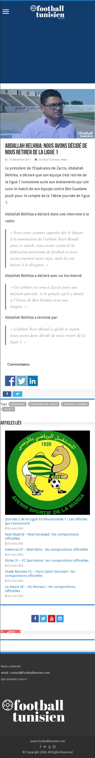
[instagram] (60, 618)
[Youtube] (51, 618)
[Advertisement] (47, 54)
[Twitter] (43, 618)
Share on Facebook (10, 381)
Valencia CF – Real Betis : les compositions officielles (46, 549)
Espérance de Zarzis (44, 404)
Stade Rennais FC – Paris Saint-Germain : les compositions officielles (40, 573)
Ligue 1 (8, 409)
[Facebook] (35, 618)
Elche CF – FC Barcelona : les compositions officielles (47, 560)
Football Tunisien (49, 159)
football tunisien (75, 404)
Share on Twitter (21, 381)
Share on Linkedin (32, 381)
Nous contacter (11, 666)
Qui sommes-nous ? (14, 679)
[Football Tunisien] (47, 11)
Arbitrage (18, 404)
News (64, 159)
